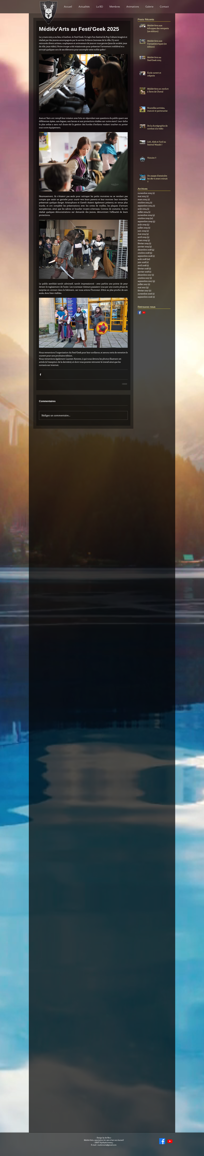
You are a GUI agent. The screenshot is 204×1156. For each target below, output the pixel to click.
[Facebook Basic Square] (139, 312)
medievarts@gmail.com (107, 1145)
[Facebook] (162, 1141)
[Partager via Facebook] (40, 374)
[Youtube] (144, 312)
